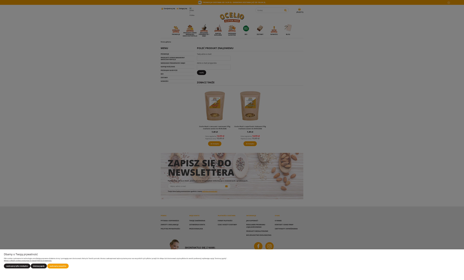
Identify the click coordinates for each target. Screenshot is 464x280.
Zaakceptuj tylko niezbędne (17, 266)
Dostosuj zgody (38, 266)
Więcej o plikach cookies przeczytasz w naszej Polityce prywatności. (28, 260)
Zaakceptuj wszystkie (58, 266)
